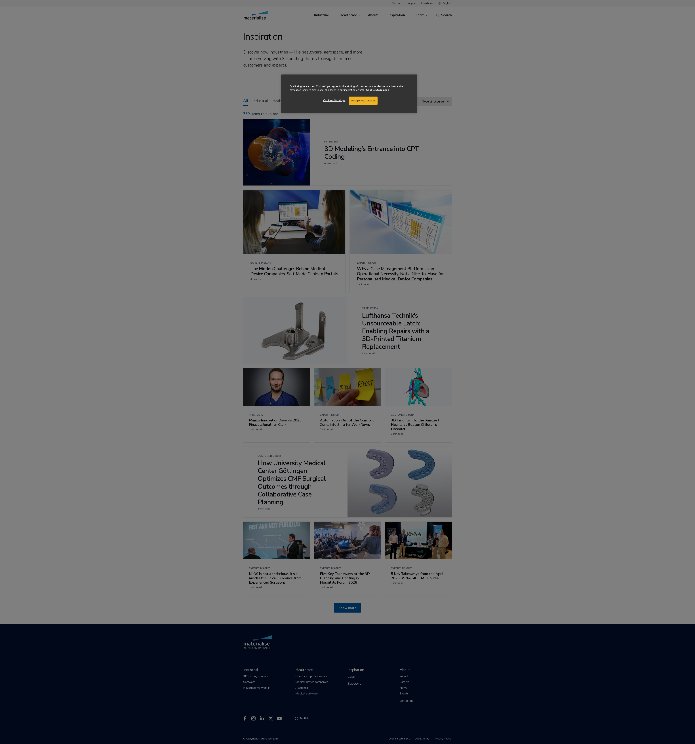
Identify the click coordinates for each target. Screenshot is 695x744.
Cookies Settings (334, 100)
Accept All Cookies (363, 100)
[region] (349, 93)
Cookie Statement (377, 90)
